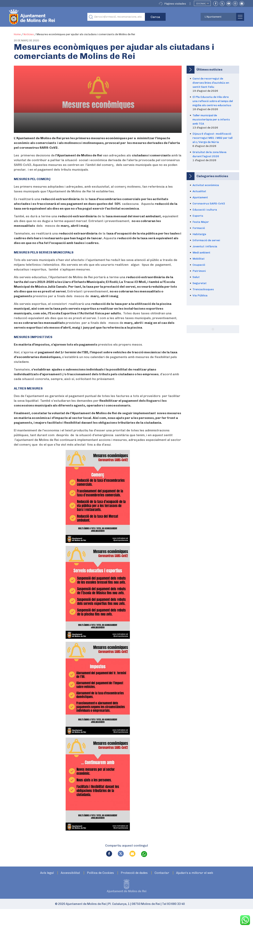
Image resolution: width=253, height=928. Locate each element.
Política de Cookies (100, 872)
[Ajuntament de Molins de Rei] (46, 17)
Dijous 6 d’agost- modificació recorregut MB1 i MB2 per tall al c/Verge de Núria (212, 138)
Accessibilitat (70, 872)
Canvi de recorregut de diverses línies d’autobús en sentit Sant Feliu (211, 83)
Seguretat (200, 283)
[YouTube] (228, 3)
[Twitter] (222, 3)
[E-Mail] (241, 3)
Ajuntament (200, 197)
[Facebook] (215, 3)
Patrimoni (199, 271)
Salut (196, 277)
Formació (199, 228)
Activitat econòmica (206, 185)
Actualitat (199, 191)
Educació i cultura (205, 209)
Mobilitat (199, 258)
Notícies (29, 34)
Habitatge (199, 234)
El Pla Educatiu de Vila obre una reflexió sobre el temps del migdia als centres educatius (213, 101)
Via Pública (200, 295)
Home (17, 34)
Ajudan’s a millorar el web (194, 872)
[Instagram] (235, 3)
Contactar (162, 872)
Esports (198, 215)
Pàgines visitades (175, 3)
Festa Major (201, 222)
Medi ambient (201, 252)
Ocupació (199, 264)
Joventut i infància (205, 246)
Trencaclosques (203, 289)
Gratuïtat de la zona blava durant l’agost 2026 (210, 154)
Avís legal (47, 872)
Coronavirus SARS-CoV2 (209, 203)
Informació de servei (206, 240)
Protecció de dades (134, 872)
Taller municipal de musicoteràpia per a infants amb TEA (211, 119)
